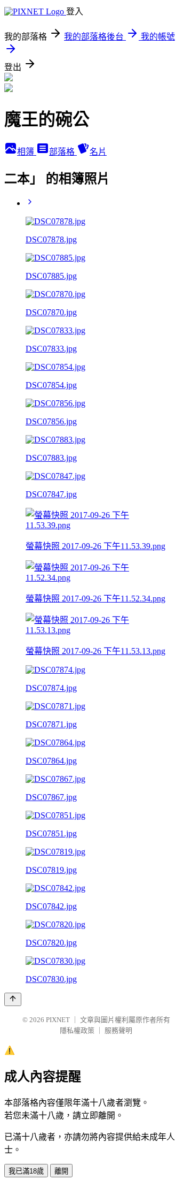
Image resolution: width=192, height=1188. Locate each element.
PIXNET (58, 1020)
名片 (98, 151)
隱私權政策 (77, 1030)
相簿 (26, 151)
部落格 (63, 151)
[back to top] (12, 999)
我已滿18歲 (26, 1171)
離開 (61, 1171)
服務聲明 (118, 1030)
